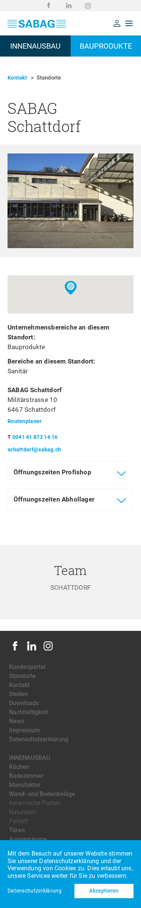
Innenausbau (29, 757)
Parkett (18, 821)
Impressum (24, 730)
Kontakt (17, 78)
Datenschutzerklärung (38, 739)
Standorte (22, 675)
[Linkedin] (32, 650)
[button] (116, 23)
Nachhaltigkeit (28, 712)
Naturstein (22, 812)
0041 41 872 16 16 (35, 437)
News (16, 721)
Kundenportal (27, 666)
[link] (49, 6)
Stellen (18, 694)
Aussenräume (28, 839)
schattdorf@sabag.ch (34, 449)
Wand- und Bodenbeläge (42, 794)
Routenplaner (25, 421)
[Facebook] (15, 650)
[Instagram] (48, 650)
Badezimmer (26, 775)
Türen (17, 830)
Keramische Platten (35, 803)
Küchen (19, 766)
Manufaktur (25, 784)
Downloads (24, 703)
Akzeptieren (103, 891)
